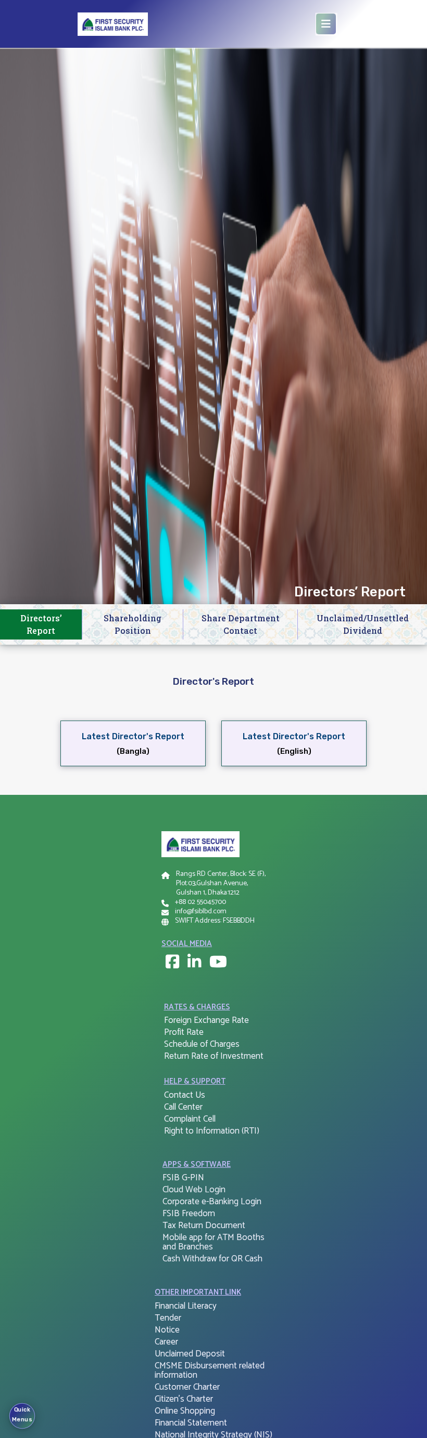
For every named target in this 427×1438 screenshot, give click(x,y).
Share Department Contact (241, 624)
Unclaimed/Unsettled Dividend (363, 624)
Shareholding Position (132, 624)
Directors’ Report (41, 624)
